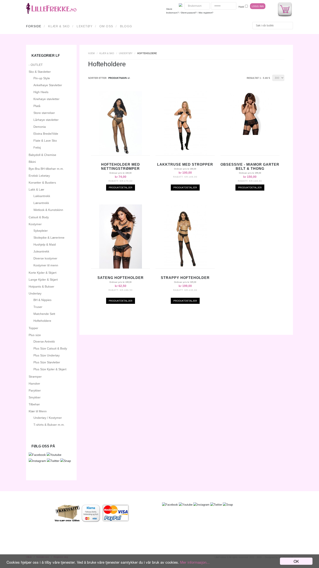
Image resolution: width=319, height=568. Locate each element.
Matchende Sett (44, 314)
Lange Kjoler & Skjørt (43, 279)
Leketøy (84, 26)
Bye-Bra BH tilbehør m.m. (46, 168)
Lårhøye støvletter (46, 119)
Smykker (35, 397)
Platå (36, 106)
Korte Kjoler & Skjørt (42, 272)
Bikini (32, 161)
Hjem (91, 53)
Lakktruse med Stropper (185, 164)
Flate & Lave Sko (45, 140)
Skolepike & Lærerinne (48, 237)
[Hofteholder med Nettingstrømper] (120, 154)
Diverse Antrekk (44, 341)
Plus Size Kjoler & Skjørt (49, 369)
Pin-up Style (41, 78)
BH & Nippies (42, 300)
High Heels (40, 92)
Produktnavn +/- (119, 78)
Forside (33, 26)
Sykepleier (40, 230)
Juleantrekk (41, 251)
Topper (33, 328)
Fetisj (37, 147)
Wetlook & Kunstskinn (48, 210)
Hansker (34, 383)
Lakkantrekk (41, 196)
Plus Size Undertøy (46, 355)
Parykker (35, 390)
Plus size (35, 335)
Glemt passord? (189, 12)
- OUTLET (36, 64)
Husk (241, 6)
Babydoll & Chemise (42, 155)
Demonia (39, 126)
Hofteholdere (42, 320)
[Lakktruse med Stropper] (185, 154)
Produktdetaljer (120, 187)
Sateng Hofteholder (120, 278)
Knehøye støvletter (46, 99)
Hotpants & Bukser (41, 286)
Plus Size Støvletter (46, 362)
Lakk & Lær (36, 189)
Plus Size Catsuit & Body (50, 348)
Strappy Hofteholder (185, 278)
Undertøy (125, 53)
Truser (37, 307)
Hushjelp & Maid (44, 244)
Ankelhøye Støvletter (47, 85)
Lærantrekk (41, 203)
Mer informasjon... (195, 562)
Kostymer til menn (45, 265)
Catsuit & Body (39, 217)
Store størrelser (44, 113)
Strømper (35, 376)
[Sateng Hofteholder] (120, 267)
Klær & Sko (59, 26)
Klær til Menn (38, 411)
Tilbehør (34, 404)
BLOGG (126, 26)
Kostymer (35, 224)
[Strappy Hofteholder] (185, 267)
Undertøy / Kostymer (47, 417)
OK (296, 561)
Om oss (106, 26)
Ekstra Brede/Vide (45, 133)
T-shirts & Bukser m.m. (49, 424)
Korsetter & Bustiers (42, 182)
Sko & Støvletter (40, 71)
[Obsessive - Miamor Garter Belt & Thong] (250, 134)
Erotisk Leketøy (39, 175)
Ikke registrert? (206, 12)
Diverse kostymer (45, 258)
